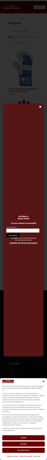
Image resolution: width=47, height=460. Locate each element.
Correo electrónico (12, 227)
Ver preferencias (23, 450)
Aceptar (23, 438)
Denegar (23, 444)
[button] (43, 381)
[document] (23, 230)
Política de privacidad (26, 456)
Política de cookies (12, 456)
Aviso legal (37, 456)
